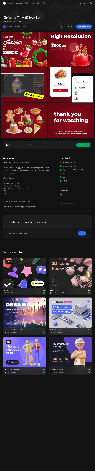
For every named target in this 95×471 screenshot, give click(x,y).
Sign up (78, 3)
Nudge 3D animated (56, 330)
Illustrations (14, 332)
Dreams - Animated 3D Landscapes (15, 330)
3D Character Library (56, 369)
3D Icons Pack (54, 290)
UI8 (8, 293)
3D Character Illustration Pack (13, 369)
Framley (55, 372)
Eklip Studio (10, 26)
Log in (85, 3)
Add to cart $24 (84, 26)
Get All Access (83, 145)
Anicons (6, 290)
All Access (22, 3)
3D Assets (18, 26)
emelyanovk (56, 293)
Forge (35, 3)
